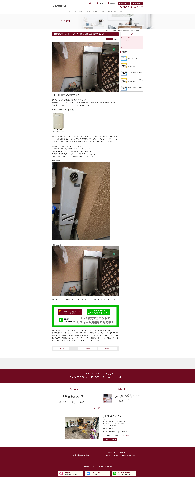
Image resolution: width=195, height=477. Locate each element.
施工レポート (126, 44)
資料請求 (137, 3)
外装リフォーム (102, 3)
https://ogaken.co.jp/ (125, 435)
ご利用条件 (122, 452)
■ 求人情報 (132, 455)
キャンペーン (126, 47)
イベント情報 (126, 37)
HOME (93, 3)
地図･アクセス (113, 3)
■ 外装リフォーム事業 (112, 455)
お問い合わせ (124, 3)
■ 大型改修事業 (123, 455)
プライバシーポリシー (112, 452)
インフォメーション (128, 40)
